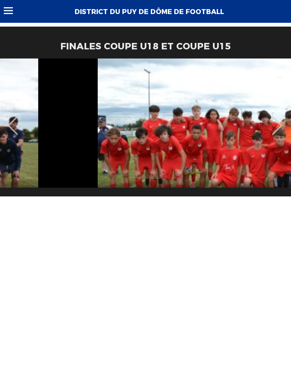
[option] (145, 130)
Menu (12, 10)
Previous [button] (12, 120)
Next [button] (277, 120)
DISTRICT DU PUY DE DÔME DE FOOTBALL (149, 12)
